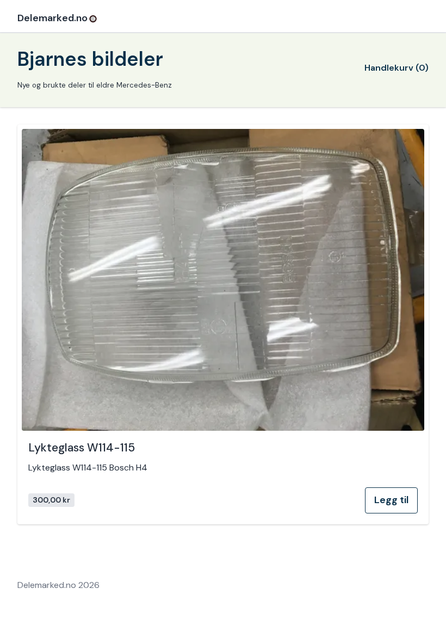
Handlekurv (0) (396, 67)
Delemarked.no (52, 17)
